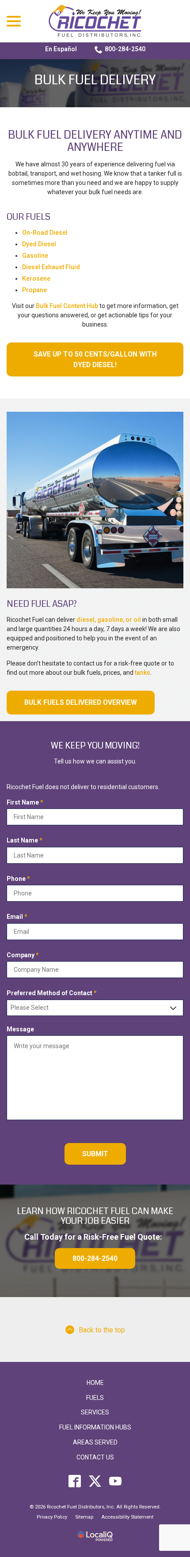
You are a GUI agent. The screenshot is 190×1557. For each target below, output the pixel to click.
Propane (34, 289)
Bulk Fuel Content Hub (67, 305)
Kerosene (36, 278)
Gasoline (35, 255)
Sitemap (84, 1517)
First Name (27, 802)
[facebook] (74, 1480)
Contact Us (95, 1457)
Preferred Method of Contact (53, 993)
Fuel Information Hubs (95, 1427)
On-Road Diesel (45, 232)
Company (24, 955)
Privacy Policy (52, 1517)
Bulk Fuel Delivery (95, 80)
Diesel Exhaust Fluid (51, 267)
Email (19, 917)
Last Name (26, 840)
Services (95, 1412)
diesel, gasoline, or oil (108, 619)
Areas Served (95, 1442)
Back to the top (102, 1330)
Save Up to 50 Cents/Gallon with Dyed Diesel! (95, 359)
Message (20, 1029)
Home (95, 1382)
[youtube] (115, 1480)
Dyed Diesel (39, 244)
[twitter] (95, 1480)
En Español (61, 49)
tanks (142, 672)
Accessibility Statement (127, 1517)
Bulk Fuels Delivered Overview (80, 702)
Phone (20, 879)
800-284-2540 (125, 49)
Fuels (95, 1397)
